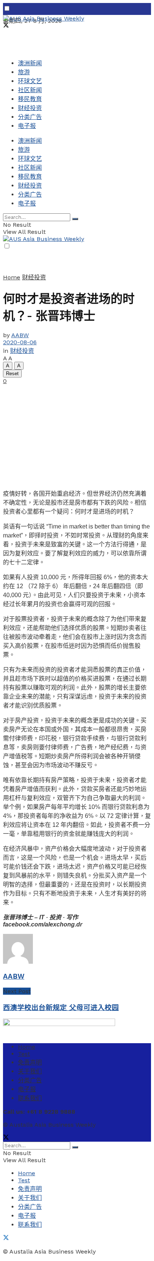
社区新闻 (30, 90)
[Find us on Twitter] (6, 25)
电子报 (27, 125)
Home (11, 277)
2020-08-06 (20, 342)
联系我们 (30, 1098)
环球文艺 (30, 81)
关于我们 (30, 1071)
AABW (20, 335)
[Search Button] (75, 219)
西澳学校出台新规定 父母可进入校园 (61, 1008)
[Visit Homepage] (43, 18)
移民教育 (30, 99)
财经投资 (30, 108)
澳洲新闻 (30, 63)
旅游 (24, 72)
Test (24, 1053)
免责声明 (30, 1062)
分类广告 (30, 116)
